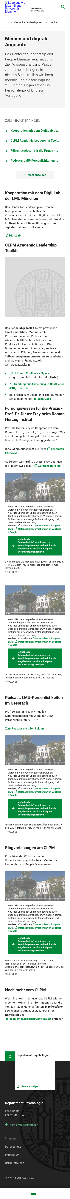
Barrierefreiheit (14, 1163)
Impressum (12, 1154)
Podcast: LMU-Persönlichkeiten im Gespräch (38, 160)
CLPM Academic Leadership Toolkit (35, 140)
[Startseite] (10, 1056)
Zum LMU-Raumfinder (24, 1125)
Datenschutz (13, 1146)
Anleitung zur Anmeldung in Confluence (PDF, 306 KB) (36, 386)
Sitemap (10, 1138)
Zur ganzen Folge (49, 465)
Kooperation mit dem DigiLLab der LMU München (38, 130)
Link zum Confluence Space (31, 373)
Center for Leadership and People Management (31, 22)
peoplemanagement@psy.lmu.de (30, 1019)
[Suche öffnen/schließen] (63, 7)
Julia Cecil (44, 399)
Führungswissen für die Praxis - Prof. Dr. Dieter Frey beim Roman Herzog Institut (38, 150)
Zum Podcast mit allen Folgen (24, 728)
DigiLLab (15, 235)
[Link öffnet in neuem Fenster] (35, 1070)
